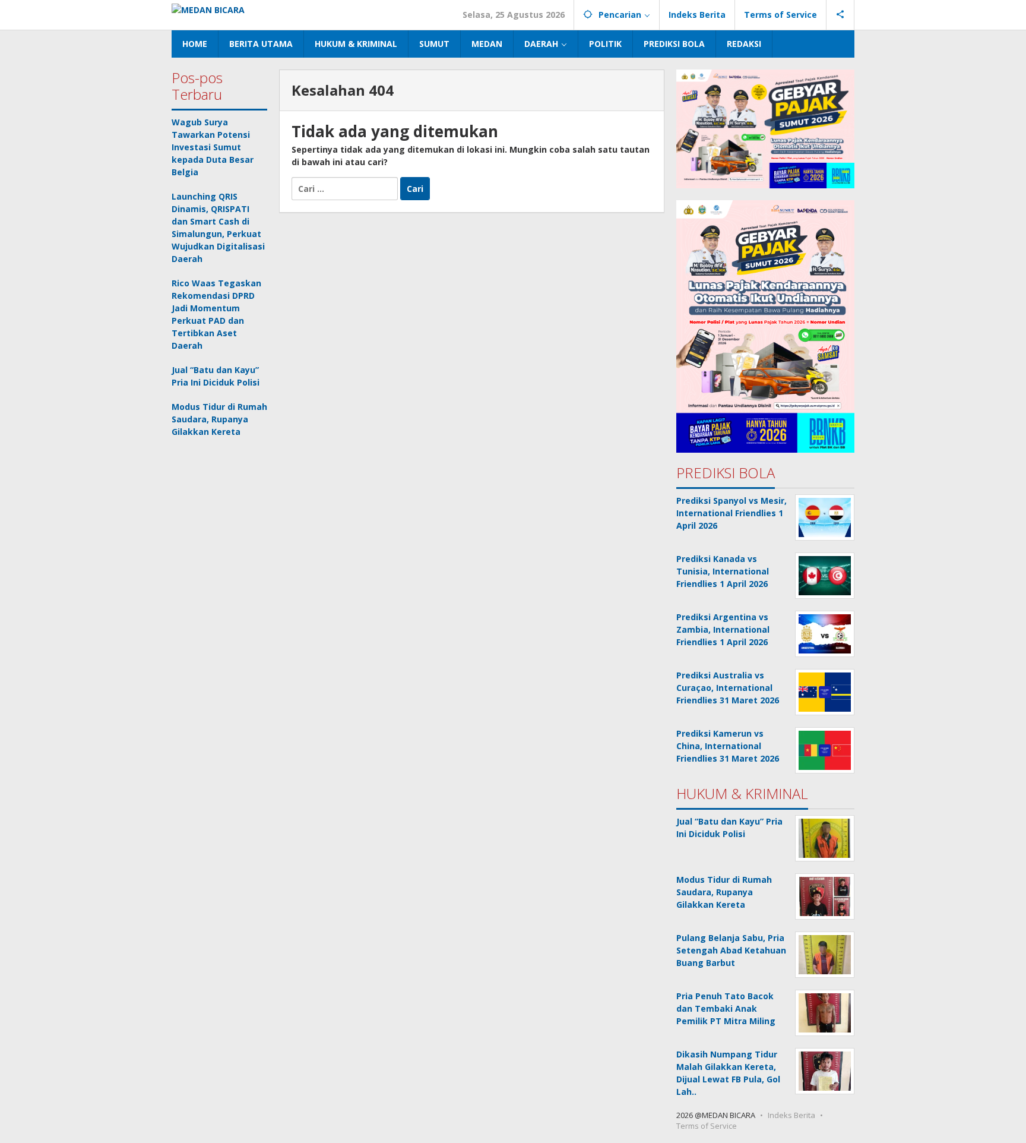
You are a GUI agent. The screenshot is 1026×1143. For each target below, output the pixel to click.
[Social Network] (840, 15)
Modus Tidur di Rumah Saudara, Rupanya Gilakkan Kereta (219, 419)
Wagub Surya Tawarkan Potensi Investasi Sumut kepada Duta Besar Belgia (213, 147)
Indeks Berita (791, 1115)
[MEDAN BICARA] (208, 8)
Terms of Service (706, 1125)
